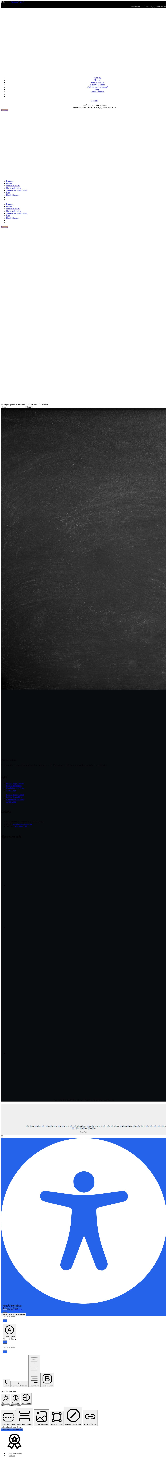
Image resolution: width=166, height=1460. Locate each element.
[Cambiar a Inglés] (7, 197)
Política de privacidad (15, 783)
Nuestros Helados (97, 85)
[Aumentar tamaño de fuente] (5, 1311)
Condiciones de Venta (15, 788)
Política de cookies (14, 786)
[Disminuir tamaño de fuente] (5, 1320)
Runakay (97, 78)
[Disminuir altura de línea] (5, 1351)
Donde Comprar (97, 92)
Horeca (97, 80)
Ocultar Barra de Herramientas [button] (13, 1314)
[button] (2, 1136)
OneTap (18, 1309)
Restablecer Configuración (12, 1430)
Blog (97, 89)
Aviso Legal (11, 790)
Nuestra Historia (97, 82)
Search (29, 407)
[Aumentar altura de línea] (5, 1342)
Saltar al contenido (9, 1427)
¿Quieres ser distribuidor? (97, 87)
